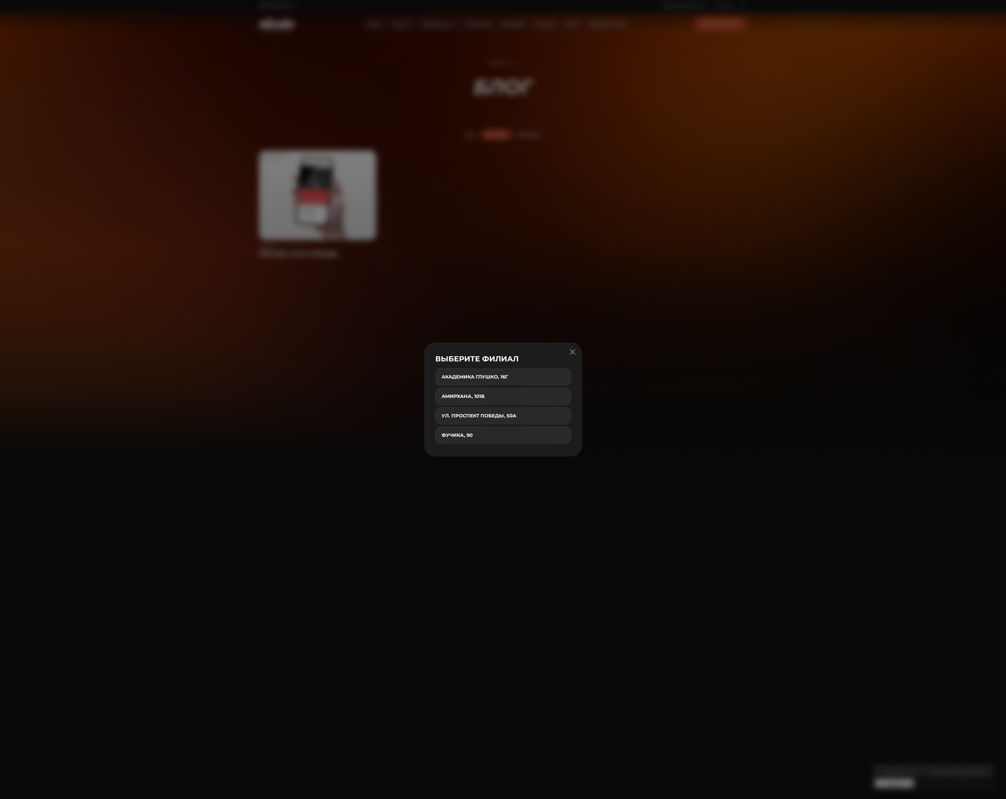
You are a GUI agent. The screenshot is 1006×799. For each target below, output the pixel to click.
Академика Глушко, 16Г (475, 377)
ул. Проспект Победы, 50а (479, 416)
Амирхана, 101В (463, 396)
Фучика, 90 (457, 435)
